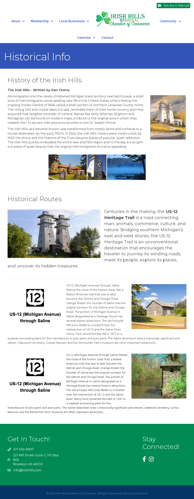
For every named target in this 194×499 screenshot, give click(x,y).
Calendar (84, 37)
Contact (107, 37)
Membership (40, 21)
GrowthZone (140, 493)
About (15, 21)
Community (168, 21)
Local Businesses (72, 21)
